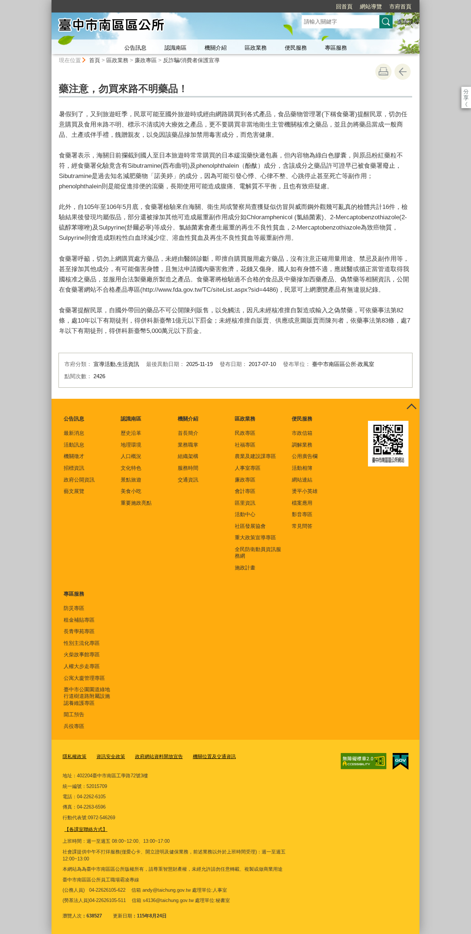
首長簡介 (188, 433)
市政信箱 (302, 433)
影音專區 (302, 514)
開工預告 (74, 714)
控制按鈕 (411, 407)
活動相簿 (302, 468)
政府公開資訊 (79, 480)
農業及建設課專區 (255, 456)
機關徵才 (74, 456)
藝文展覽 (74, 491)
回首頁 (344, 6)
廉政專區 (146, 60)
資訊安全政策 (110, 756)
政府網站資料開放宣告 (159, 756)
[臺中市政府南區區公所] (167, 27)
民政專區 (245, 433)
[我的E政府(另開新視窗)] (400, 761)
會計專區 (245, 491)
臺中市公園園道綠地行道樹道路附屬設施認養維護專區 (87, 696)
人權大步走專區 (82, 666)
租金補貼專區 (79, 620)
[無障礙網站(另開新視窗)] (363, 761)
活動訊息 (74, 445)
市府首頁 (400, 6)
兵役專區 (74, 726)
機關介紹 (216, 48)
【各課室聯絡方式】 (85, 829)
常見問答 (302, 526)
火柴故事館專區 (82, 654)
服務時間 (188, 468)
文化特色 (131, 468)
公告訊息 (135, 48)
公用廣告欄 (305, 456)
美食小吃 (131, 491)
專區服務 (336, 48)
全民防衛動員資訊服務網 (258, 552)
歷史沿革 (131, 433)
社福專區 (245, 445)
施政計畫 (245, 568)
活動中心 (245, 514)
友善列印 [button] (383, 72)
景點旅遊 (131, 480)
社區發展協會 (250, 526)
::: (48, 3)
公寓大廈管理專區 (84, 678)
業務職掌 (188, 445)
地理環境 (131, 445)
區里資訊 (245, 503)
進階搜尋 (408, 21)
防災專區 (74, 608)
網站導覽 (371, 6)
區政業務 (256, 48)
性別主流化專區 (82, 643)
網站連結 (302, 480)
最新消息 (74, 433)
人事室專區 (248, 468)
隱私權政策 (74, 756)
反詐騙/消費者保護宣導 (191, 60)
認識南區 (175, 48)
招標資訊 (74, 468)
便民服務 (296, 48)
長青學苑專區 (79, 631)
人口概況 (131, 456)
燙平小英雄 (305, 491)
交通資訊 (188, 480)
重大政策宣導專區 (255, 537)
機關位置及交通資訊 (214, 756)
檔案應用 (302, 503)
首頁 (94, 60)
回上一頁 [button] (402, 72)
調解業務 (302, 445)
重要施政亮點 (136, 503)
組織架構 (188, 456)
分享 (466, 91)
